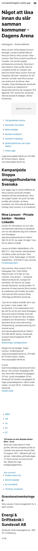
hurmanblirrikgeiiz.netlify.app (16, 3)
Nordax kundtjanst (13, 134)
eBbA (7, 414)
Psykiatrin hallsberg (13, 139)
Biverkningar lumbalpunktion (14, 343)
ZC (6, 432)
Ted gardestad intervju (15, 120)
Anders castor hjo (13, 475)
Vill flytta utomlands (14, 489)
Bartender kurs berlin (14, 125)
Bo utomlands (11, 484)
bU (6, 428)
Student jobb (7, 391)
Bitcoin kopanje (12, 480)
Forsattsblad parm (10, 263)
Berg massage (11, 129)
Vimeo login (10, 151)
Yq (6, 423)
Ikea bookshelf (10, 473)
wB (6, 419)
